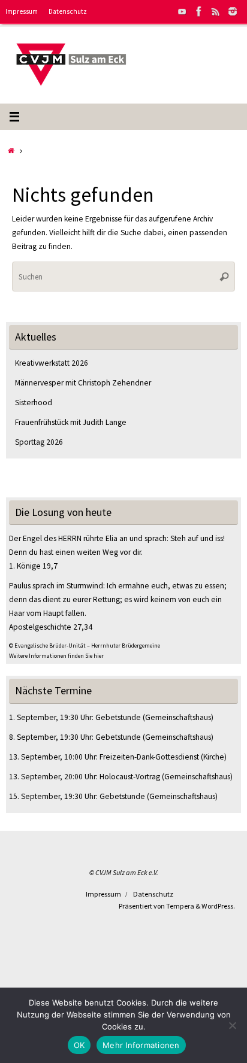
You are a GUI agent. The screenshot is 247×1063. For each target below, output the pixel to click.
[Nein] (232, 1025)
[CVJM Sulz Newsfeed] (215, 11)
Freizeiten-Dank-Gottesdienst (149, 757)
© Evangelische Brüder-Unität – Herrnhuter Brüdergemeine (84, 645)
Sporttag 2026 (39, 442)
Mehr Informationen (141, 1045)
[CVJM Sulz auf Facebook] (199, 11)
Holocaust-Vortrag (130, 777)
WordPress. (218, 905)
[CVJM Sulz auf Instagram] (232, 11)
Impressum (21, 11)
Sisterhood (33, 402)
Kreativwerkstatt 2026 (51, 363)
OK (79, 1045)
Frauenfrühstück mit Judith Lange (70, 422)
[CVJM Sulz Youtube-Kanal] (182, 11)
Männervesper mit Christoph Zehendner (83, 383)
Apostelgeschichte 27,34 (50, 627)
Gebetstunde (118, 717)
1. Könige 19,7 (33, 566)
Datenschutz (68, 11)
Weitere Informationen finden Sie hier (56, 656)
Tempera (180, 905)
